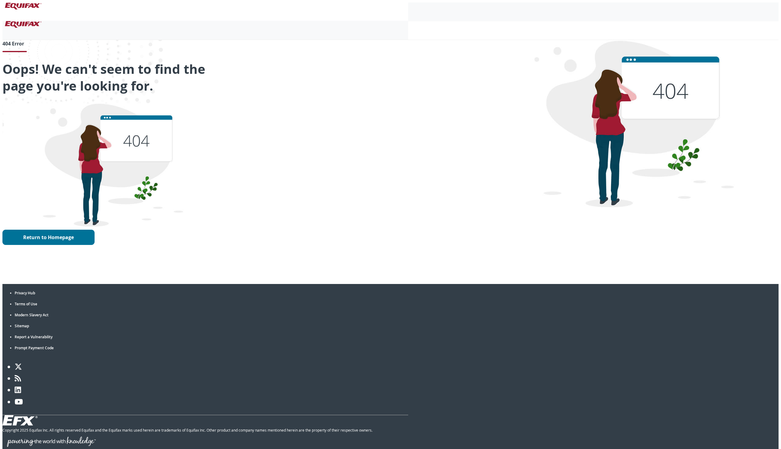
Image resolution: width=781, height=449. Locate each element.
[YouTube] (19, 402)
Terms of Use (26, 304)
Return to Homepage (48, 237)
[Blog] (18, 378)
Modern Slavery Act (32, 315)
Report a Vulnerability (33, 336)
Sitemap (22, 326)
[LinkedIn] (18, 390)
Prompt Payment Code (34, 347)
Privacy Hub (25, 293)
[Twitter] (18, 367)
